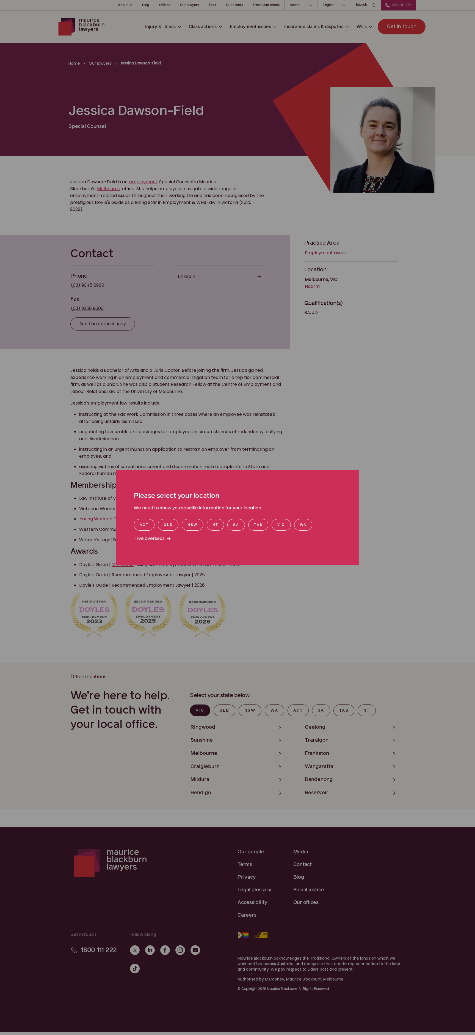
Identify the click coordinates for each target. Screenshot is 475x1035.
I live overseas (149, 538)
